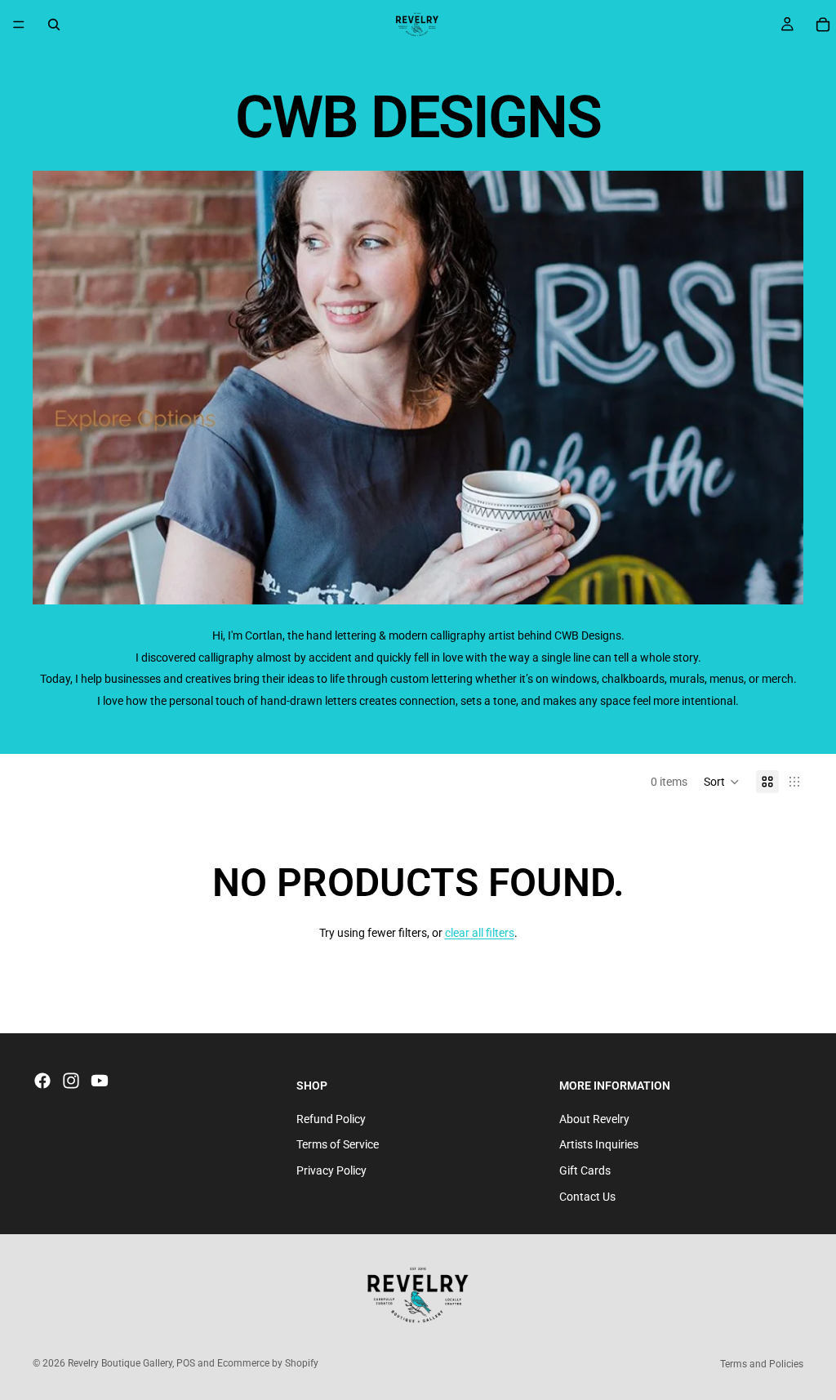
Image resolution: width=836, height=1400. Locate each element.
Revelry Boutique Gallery (120, 1363)
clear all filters (479, 932)
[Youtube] (99, 1080)
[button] (722, 782)
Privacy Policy (331, 1170)
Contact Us (587, 1196)
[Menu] (19, 24)
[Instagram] (71, 1080)
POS (185, 1363)
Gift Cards (585, 1170)
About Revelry (594, 1119)
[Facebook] (42, 1080)
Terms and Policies (761, 1364)
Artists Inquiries (598, 1144)
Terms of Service (337, 1144)
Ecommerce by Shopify (267, 1363)
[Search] (54, 24)
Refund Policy (331, 1119)
